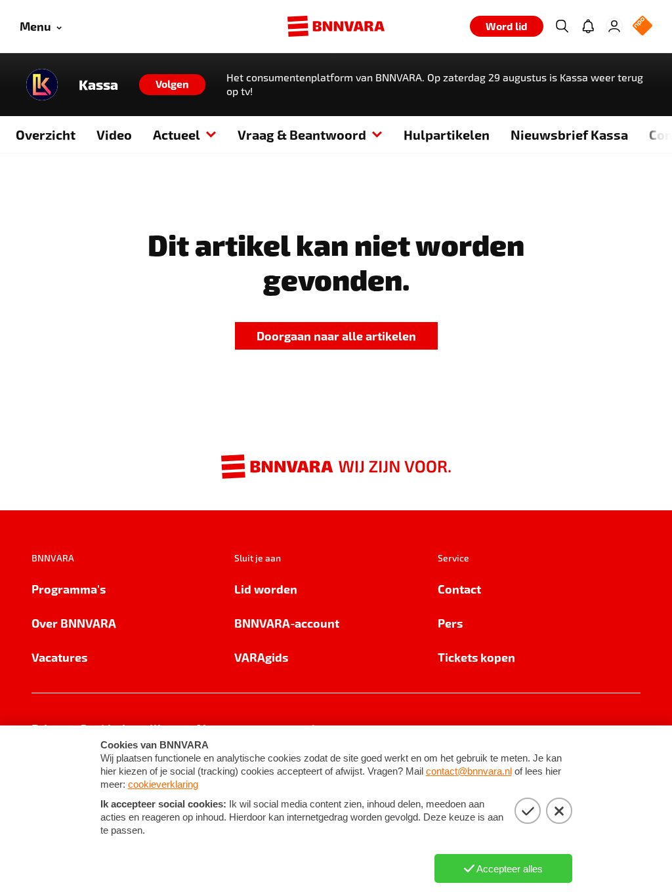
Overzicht (45, 134)
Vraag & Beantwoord (302, 134)
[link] (336, 336)
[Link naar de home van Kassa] (42, 84)
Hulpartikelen (447, 134)
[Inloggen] (614, 26)
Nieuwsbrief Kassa (569, 134)
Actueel (176, 134)
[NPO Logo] (642, 26)
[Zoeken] (562, 26)
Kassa (98, 84)
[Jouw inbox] (588, 26)
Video (114, 134)
